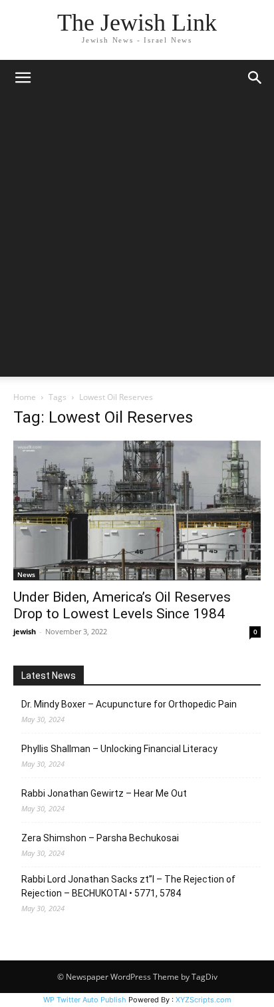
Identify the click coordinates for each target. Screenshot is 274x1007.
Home (24, 397)
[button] (22, 78)
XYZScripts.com (203, 999)
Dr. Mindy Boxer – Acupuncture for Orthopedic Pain (129, 704)
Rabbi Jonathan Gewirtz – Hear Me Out (104, 793)
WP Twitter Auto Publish (84, 999)
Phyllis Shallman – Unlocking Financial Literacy (119, 748)
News (26, 574)
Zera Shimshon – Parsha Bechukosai (100, 838)
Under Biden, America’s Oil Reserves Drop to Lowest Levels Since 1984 (122, 605)
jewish (24, 631)
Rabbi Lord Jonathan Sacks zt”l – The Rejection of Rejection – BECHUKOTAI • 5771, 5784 (128, 886)
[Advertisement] (137, 239)
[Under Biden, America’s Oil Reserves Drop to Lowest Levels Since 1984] (137, 510)
